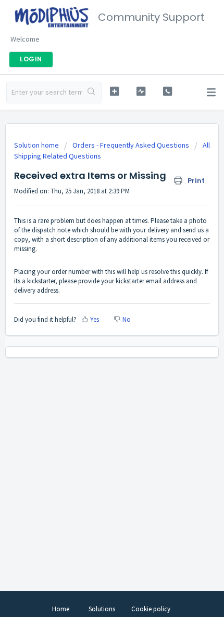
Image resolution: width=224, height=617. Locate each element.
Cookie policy (150, 609)
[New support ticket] (114, 91)
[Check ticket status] (141, 91)
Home (60, 609)
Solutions (102, 609)
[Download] (92, 302)
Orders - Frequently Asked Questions (130, 145)
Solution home (37, 145)
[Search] (91, 92)
